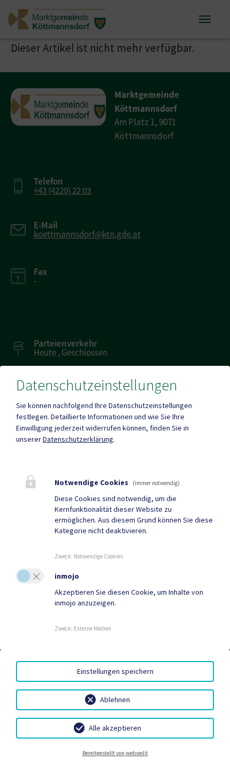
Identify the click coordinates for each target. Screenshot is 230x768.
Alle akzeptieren (115, 728)
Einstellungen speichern (115, 671)
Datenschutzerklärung (78, 439)
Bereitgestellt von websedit (115, 753)
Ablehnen (115, 699)
